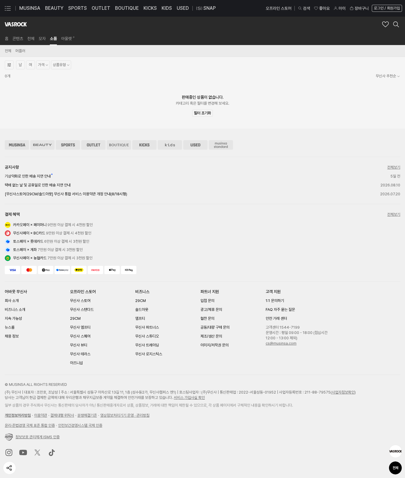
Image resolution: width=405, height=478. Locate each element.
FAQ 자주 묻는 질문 (280, 309)
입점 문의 (207, 300)
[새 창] (9, 452)
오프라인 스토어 (278, 8)
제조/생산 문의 (211, 336)
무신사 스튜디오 (147, 336)
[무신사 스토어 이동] (17, 145)
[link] (6, 38)
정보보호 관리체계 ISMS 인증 (37, 437)
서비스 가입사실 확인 (189, 397)
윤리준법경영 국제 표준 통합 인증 (30, 425)
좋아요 (324, 8)
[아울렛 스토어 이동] (93, 145)
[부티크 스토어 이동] (119, 145)
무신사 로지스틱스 (148, 354)
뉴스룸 (10, 327)
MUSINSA (29, 8)
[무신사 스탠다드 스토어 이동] (221, 145)
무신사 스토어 (80, 300)
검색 (306, 8)
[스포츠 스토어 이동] (68, 145)
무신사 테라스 (80, 354)
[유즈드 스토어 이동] (195, 145)
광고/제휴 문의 (211, 309)
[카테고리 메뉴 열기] (7, 8)
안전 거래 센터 (276, 318)
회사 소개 (12, 300)
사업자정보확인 (343, 392)
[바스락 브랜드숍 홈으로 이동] (16, 24)
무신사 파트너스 (147, 327)
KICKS (150, 8)
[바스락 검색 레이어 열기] (396, 24)
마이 (342, 8)
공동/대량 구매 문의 (214, 327)
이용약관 (40, 415)
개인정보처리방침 (18, 415)
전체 (395, 468)
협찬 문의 (207, 318)
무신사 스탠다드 (82, 309)
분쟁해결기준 (87, 415)
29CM (75, 318)
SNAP (209, 8)
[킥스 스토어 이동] (144, 145)
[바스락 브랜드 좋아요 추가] (385, 24)
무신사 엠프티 (80, 327)
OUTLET (101, 8)
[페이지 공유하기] (9, 467)
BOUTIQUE (127, 8)
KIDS (167, 8)
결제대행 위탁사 (62, 415)
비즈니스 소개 (15, 309)
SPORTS (77, 8)
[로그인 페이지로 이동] (386, 8)
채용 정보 (12, 336)
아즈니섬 (76, 363)
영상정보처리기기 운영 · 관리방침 (124, 415)
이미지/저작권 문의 (214, 345)
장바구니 (362, 8)
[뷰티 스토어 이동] (42, 145)
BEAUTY (54, 8)
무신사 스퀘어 (80, 336)
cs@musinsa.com (281, 343)
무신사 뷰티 (78, 345)
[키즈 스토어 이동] (170, 145)
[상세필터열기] (9, 64)
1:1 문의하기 (275, 300)
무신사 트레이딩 (147, 345)
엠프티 (140, 318)
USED (183, 8)
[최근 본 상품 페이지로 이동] (395, 451)
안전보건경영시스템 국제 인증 (80, 425)
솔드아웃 (141, 309)
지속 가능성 (13, 318)
